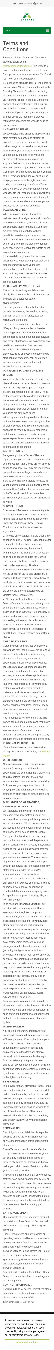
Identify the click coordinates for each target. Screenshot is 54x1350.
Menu (7, 30)
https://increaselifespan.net (17, 66)
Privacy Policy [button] (31, 1335)
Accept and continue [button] (27, 1342)
